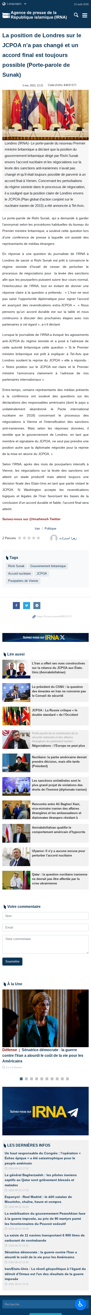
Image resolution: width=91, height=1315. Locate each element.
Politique (50, 528)
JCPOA (42, 573)
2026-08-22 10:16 (18, 1284)
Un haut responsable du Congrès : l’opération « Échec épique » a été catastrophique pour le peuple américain (43, 1158)
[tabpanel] (45, 1029)
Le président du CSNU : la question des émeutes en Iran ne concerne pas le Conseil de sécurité (59, 691)
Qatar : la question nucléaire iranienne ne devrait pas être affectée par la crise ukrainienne (59, 879)
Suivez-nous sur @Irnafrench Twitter (31, 519)
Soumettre (12, 961)
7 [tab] (52, 1079)
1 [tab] (21, 1079)
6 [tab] (47, 1079)
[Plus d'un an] (16, 669)
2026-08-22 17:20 (18, 1190)
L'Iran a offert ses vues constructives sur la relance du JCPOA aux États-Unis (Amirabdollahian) (58, 668)
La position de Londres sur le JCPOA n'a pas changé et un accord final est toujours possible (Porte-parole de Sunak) (41, 55)
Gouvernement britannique (48, 566)
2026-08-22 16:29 (18, 1206)
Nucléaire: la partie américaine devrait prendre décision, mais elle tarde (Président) (59, 761)
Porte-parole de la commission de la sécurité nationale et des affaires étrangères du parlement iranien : (55, 737)
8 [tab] (57, 1079)
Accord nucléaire (19, 573)
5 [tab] (42, 1079)
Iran (37, 528)
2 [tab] (26, 1079)
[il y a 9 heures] (45, 1018)
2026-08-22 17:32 (18, 1168)
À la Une (14, 984)
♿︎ (80, 1304)
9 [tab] (62, 1079)
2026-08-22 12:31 (18, 1245)
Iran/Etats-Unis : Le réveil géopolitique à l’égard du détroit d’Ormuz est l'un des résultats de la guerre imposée (45, 1274)
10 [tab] (67, 1079)
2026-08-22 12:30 (18, 1262)
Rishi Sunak (16, 566)
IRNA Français (38, 15)
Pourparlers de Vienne (23, 581)
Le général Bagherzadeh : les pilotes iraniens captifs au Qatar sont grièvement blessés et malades (41, 1180)
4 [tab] (37, 1079)
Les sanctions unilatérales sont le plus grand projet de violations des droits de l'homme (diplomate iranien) (59, 785)
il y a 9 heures (14, 1067)
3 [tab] (31, 1079)
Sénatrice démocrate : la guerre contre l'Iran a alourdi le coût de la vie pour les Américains (42, 1055)
